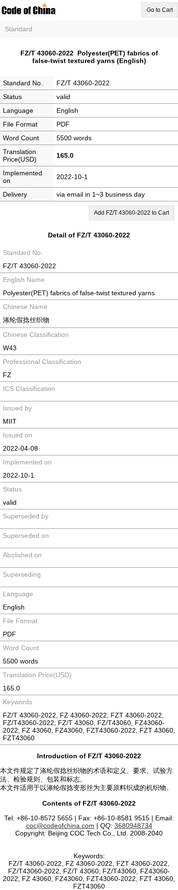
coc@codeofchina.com (60, 825)
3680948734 (133, 825)
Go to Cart (160, 10)
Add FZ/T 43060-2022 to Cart (131, 212)
